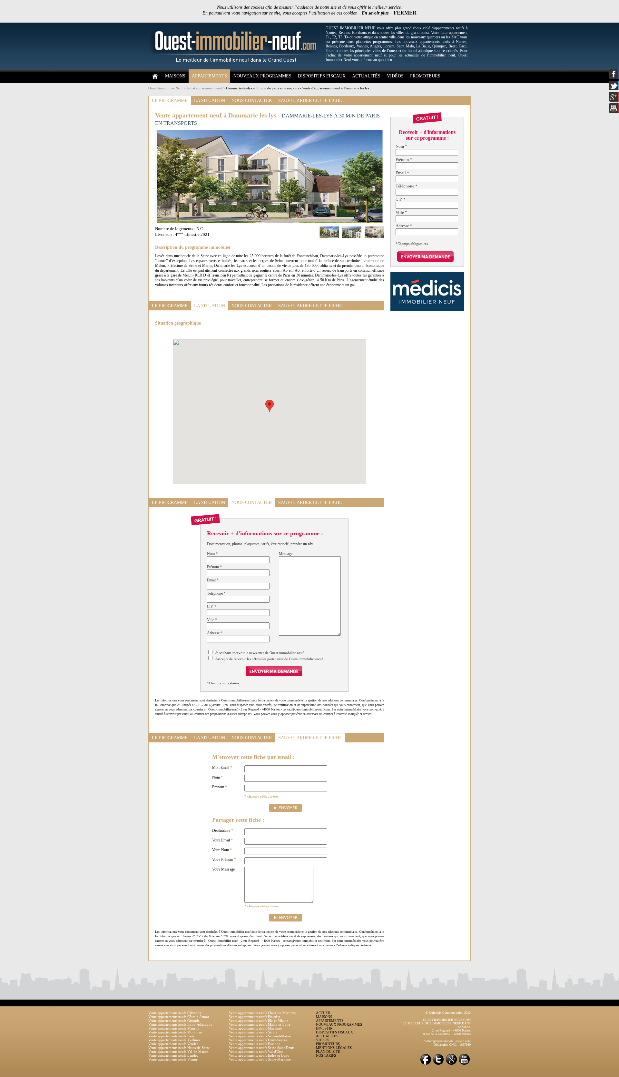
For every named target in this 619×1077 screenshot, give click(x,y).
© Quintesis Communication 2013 (448, 1012)
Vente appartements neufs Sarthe (253, 1032)
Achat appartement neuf (204, 88)
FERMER (405, 12)
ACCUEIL (323, 1013)
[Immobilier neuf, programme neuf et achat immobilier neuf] (235, 68)
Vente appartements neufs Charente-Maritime (262, 1013)
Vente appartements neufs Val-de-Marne (178, 1051)
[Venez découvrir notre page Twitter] (438, 1064)
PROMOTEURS (425, 76)
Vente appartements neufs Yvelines (174, 1040)
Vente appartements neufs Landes (173, 1055)
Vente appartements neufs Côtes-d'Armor (178, 1017)
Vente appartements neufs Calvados (174, 1013)
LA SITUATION (209, 100)
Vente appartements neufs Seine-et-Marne (260, 1036)
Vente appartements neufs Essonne (254, 1044)
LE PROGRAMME (170, 100)
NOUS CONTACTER (251, 100)
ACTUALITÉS (366, 76)
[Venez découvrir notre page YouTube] (464, 1064)
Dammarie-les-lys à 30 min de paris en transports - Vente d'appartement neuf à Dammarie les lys (297, 88)
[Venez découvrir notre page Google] (451, 1064)
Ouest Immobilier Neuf (165, 88)
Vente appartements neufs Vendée (173, 1044)
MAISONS (175, 76)
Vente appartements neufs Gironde (174, 1020)
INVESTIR (324, 1028)
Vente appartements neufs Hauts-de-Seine (179, 1048)
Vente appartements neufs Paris (171, 1036)
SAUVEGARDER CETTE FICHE (310, 100)
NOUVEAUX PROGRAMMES (262, 76)
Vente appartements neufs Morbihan (175, 1032)
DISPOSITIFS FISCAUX (322, 76)
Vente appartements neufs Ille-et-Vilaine (258, 1020)
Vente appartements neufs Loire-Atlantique (180, 1024)
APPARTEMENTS (209, 76)
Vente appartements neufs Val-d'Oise (256, 1051)
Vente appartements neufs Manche (173, 1028)
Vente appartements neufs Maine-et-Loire (259, 1024)
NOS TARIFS (326, 1055)
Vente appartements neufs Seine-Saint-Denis (261, 1048)
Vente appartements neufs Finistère (254, 1017)
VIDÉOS (395, 76)
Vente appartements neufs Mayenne (255, 1028)
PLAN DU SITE (328, 1051)
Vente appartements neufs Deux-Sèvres (258, 1040)
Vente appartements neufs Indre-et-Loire (259, 1055)
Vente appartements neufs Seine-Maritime (260, 1059)
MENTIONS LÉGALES (334, 1048)
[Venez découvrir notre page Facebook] (425, 1064)
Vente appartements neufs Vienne (173, 1059)
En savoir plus (375, 13)
